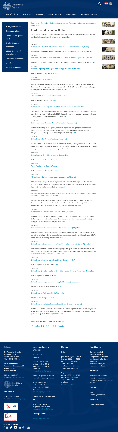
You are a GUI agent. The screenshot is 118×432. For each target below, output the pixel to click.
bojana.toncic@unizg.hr (69, 384)
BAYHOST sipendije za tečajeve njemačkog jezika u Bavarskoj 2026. (56, 69)
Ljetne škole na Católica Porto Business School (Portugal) (52, 212)
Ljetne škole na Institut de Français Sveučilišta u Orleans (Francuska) (56, 304)
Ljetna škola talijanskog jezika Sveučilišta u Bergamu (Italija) (53, 260)
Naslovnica (35, 23)
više (91, 51)
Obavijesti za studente (15, 58)
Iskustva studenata (13, 67)
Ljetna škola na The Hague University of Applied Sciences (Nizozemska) (57, 107)
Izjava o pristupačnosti (41, 419)
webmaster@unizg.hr (19, 399)
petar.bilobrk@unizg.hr (46, 409)
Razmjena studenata (76, 23)
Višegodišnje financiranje (99, 357)
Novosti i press (89, 14)
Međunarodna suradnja (98, 375)
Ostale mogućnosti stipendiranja (13, 52)
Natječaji (9, 63)
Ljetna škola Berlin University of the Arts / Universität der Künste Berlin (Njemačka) (61, 244)
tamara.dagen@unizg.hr (41, 392)
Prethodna (36, 326)
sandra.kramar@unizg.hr (42, 371)
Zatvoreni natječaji (96, 354)
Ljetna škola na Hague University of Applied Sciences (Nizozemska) (55, 282)
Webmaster (9, 391)
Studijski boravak (14, 26)
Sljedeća (61, 326)
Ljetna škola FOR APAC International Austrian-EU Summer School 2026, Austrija (60, 47)
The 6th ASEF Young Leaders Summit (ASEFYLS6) (50, 96)
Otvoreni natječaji (96, 352)
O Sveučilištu (11, 14)
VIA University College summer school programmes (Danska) (53, 177)
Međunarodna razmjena (58, 23)
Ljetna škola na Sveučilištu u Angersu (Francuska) (49, 155)
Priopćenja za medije (97, 395)
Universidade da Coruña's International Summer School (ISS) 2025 (55, 228)
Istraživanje (54, 14)
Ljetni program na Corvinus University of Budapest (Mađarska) (54, 123)
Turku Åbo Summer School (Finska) (44, 166)
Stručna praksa (12, 31)
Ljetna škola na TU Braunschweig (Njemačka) (48, 293)
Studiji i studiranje (33, 14)
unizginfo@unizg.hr (19, 377)
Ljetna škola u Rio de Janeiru (41, 80)
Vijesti (92, 392)
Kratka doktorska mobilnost (13, 45)
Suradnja (71, 14)
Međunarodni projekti (97, 363)
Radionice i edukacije (97, 366)
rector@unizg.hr (75, 366)
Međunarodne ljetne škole (14, 37)
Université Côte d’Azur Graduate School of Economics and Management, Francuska (62, 58)
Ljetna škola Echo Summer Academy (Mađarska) (49, 139)
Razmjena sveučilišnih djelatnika (102, 380)
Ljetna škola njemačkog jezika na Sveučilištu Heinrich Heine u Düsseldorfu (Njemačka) (62, 271)
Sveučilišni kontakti (97, 404)
